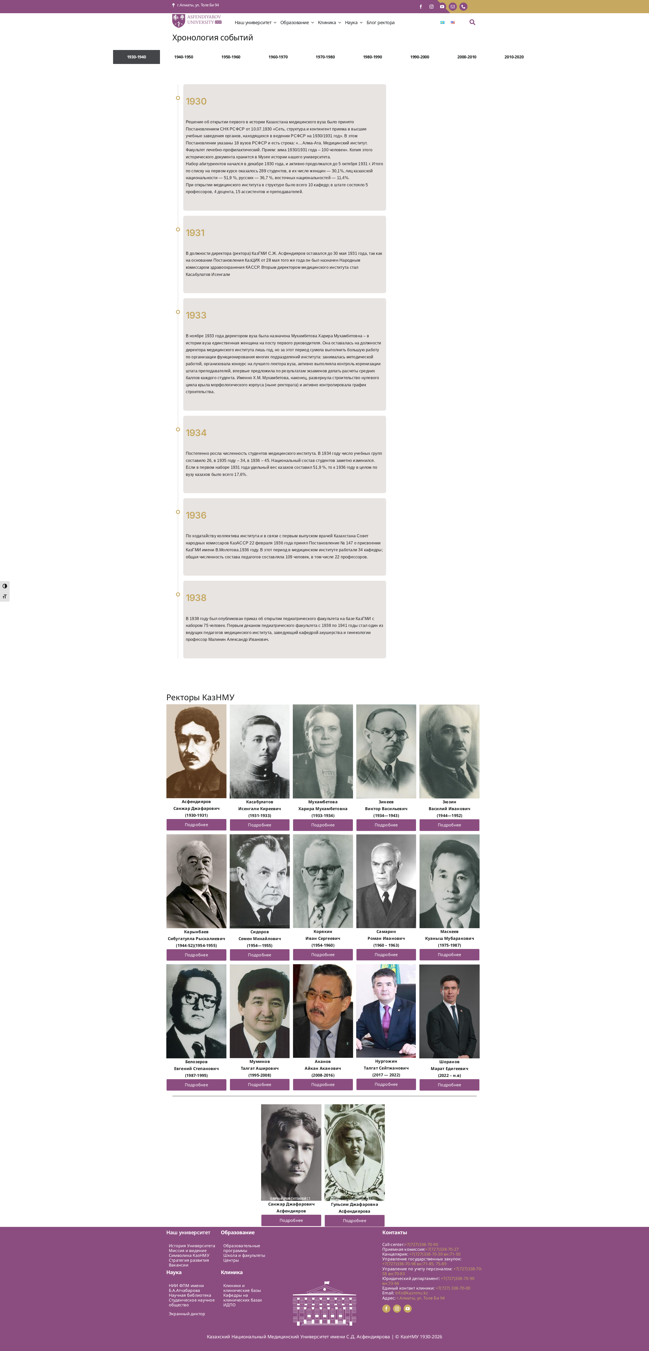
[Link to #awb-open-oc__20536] (472, 22)
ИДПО (229, 1305)
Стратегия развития (189, 1260)
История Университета (192, 1245)
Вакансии (178, 1265)
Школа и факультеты (244, 1255)
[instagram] (431, 7)
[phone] (463, 7)
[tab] (136, 57)
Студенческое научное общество (192, 1302)
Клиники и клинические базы (242, 1288)
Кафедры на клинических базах (242, 1297)
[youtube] (442, 7)
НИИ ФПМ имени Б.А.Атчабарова (186, 1288)
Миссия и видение (188, 1250)
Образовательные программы (241, 1248)
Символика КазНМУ (189, 1255)
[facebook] (421, 7)
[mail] (453, 7)
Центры (231, 1260)
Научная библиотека (190, 1295)
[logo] (200, 15)
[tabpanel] (325, 374)
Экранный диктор (187, 1313)
